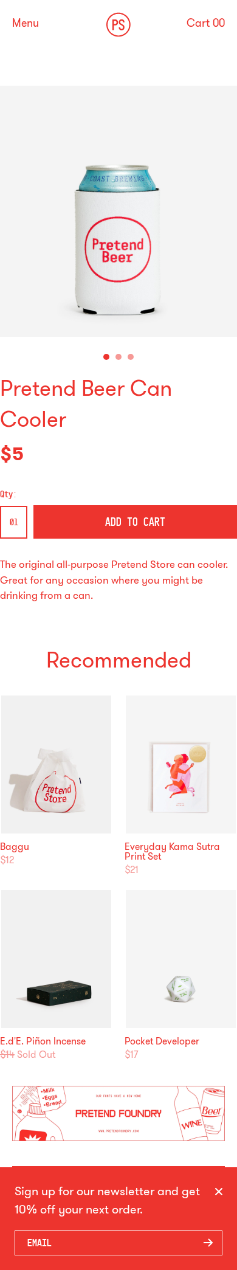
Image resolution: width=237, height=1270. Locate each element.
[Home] (118, 24)
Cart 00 (206, 23)
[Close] (218, 1192)
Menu (25, 23)
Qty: (8, 494)
